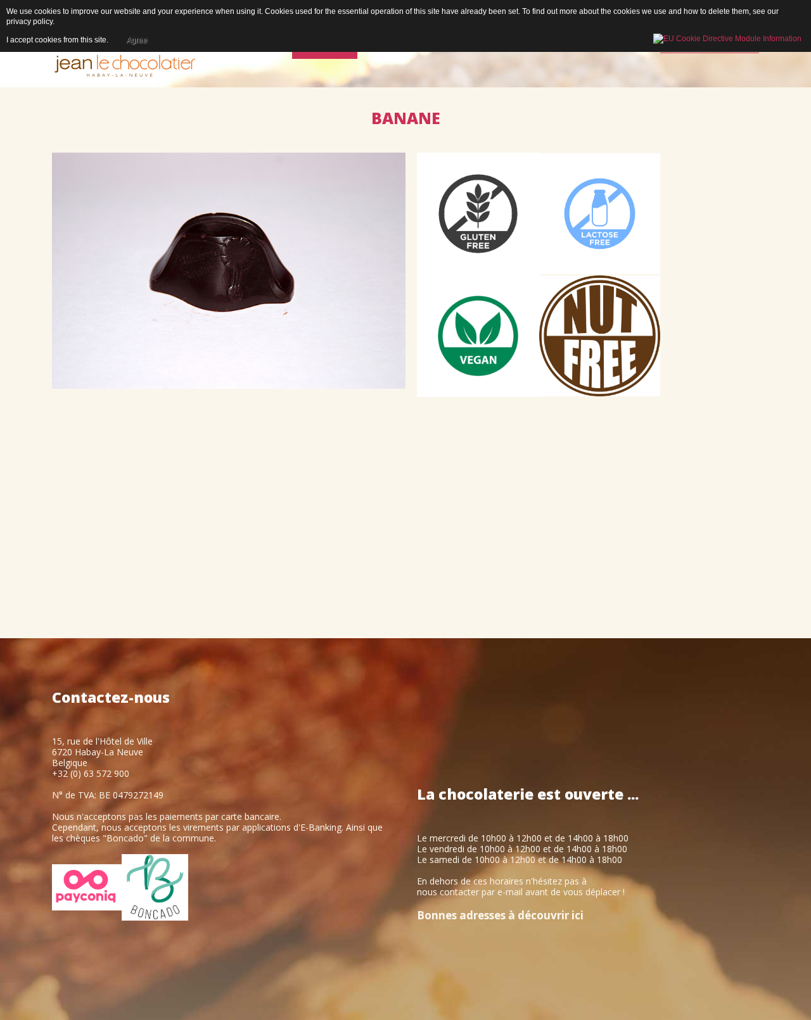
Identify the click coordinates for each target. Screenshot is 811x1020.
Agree (136, 39)
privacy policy (29, 21)
